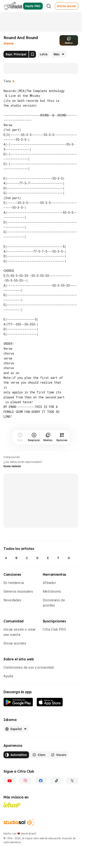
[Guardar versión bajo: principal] (32, 54)
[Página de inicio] (13, 6)
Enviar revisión (12, 466)
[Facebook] (41, 780)
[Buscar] (48, 6)
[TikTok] (56, 780)
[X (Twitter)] (72, 780)
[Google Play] (18, 702)
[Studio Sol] (18, 822)
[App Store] (50, 702)
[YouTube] (9, 780)
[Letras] (12, 804)
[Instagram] (25, 780)
